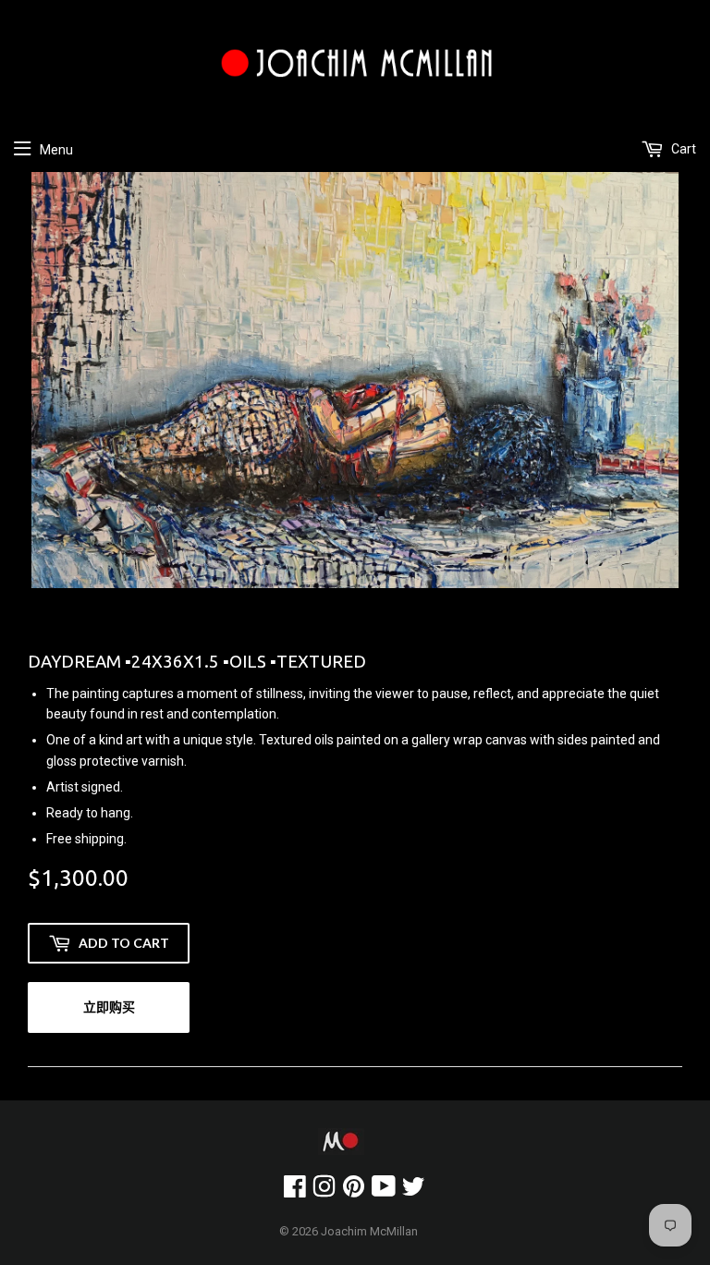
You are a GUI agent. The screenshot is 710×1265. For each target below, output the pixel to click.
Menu (56, 149)
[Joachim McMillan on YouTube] (384, 1191)
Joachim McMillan (369, 1231)
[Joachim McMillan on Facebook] (295, 1191)
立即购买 (109, 1006)
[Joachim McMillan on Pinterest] (353, 1191)
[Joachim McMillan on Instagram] (324, 1191)
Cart (682, 148)
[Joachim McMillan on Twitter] (413, 1191)
